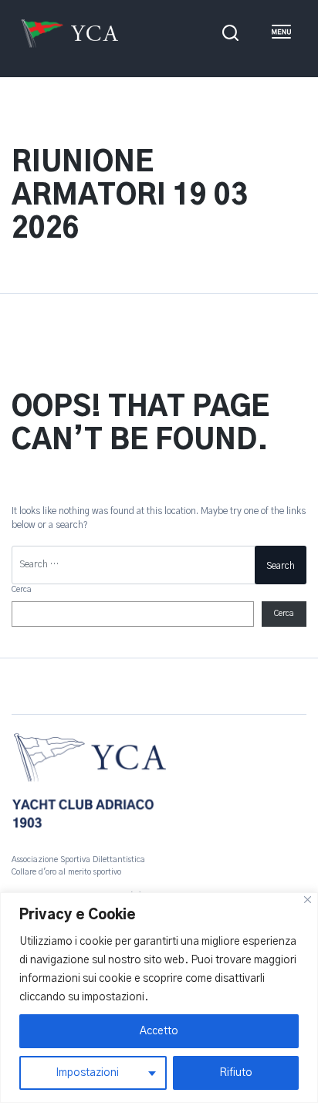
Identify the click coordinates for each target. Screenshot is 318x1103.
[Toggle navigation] (280, 33)
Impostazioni (87, 1072)
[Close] (307, 899)
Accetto (159, 1031)
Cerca (22, 590)
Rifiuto (235, 1072)
